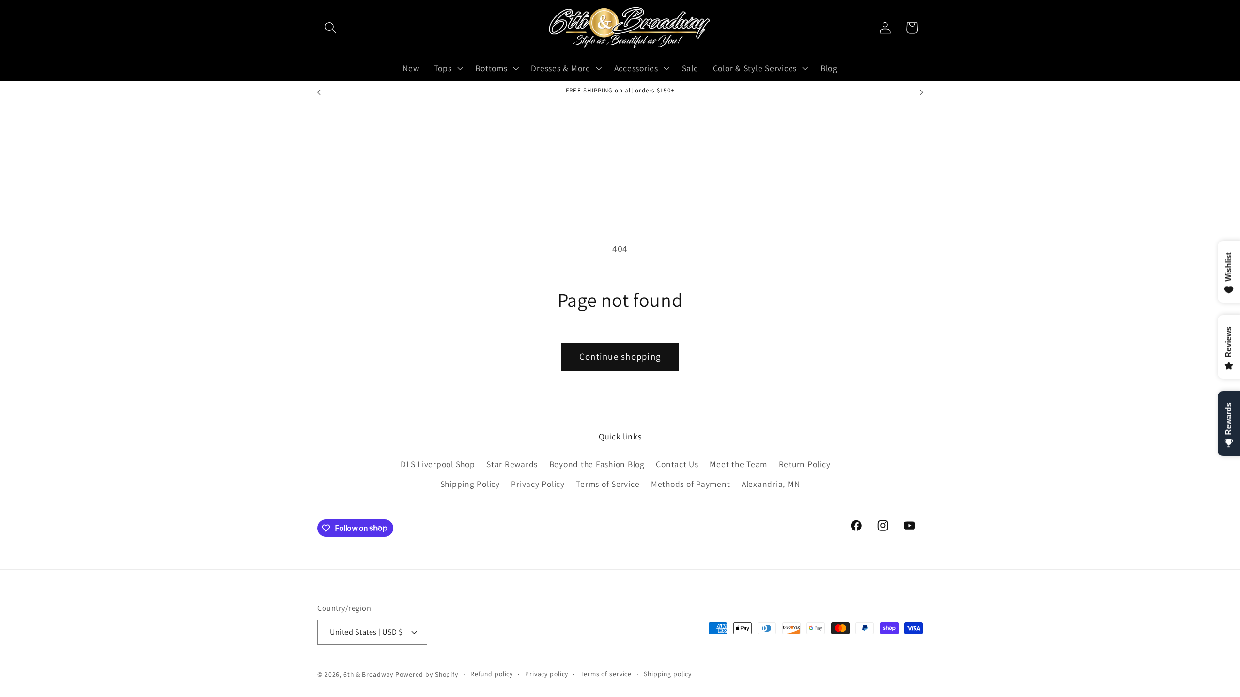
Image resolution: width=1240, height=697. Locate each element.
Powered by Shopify (426, 674)
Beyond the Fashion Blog (597, 464)
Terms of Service (607, 483)
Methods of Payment (690, 483)
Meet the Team (738, 464)
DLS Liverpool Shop (438, 464)
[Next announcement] (921, 92)
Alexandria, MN (771, 483)
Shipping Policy (470, 483)
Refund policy (491, 673)
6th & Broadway (368, 674)
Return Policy (805, 464)
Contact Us (677, 464)
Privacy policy (546, 673)
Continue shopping (620, 356)
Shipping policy (668, 673)
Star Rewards (512, 464)
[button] (330, 28)
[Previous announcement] (318, 92)
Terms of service (606, 673)
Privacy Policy (538, 483)
